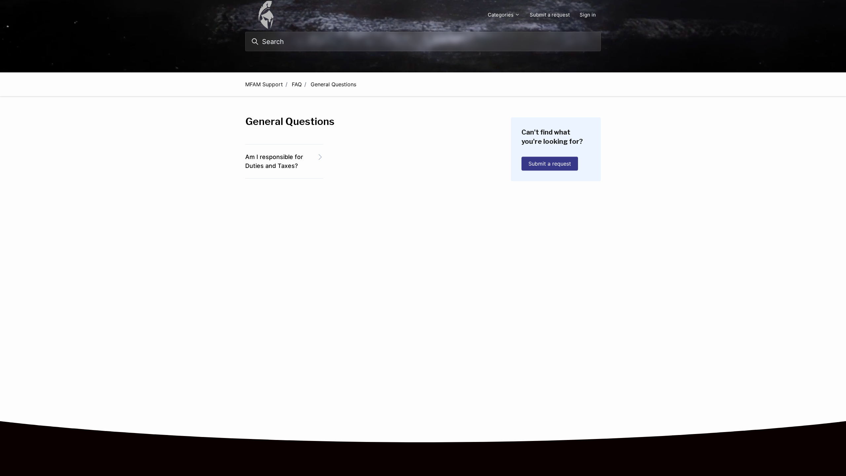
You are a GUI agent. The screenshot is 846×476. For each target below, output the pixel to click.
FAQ (297, 84)
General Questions (333, 84)
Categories (501, 15)
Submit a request (550, 15)
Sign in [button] (588, 15)
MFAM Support (264, 84)
